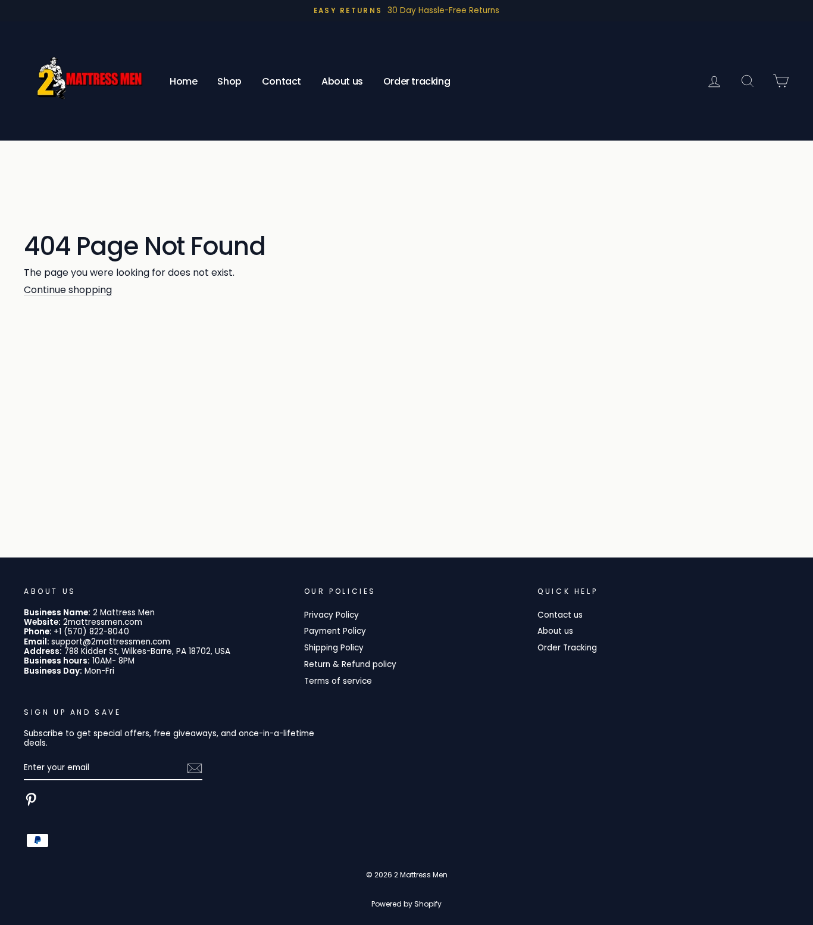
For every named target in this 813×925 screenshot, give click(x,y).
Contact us (560, 615)
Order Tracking (567, 647)
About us (342, 81)
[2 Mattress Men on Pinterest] (31, 799)
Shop (229, 81)
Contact (281, 81)
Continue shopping (68, 290)
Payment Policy (335, 631)
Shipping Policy (334, 647)
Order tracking (416, 81)
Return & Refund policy (350, 664)
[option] (406, 10)
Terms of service (338, 681)
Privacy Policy (331, 615)
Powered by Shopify (406, 904)
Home (183, 81)
